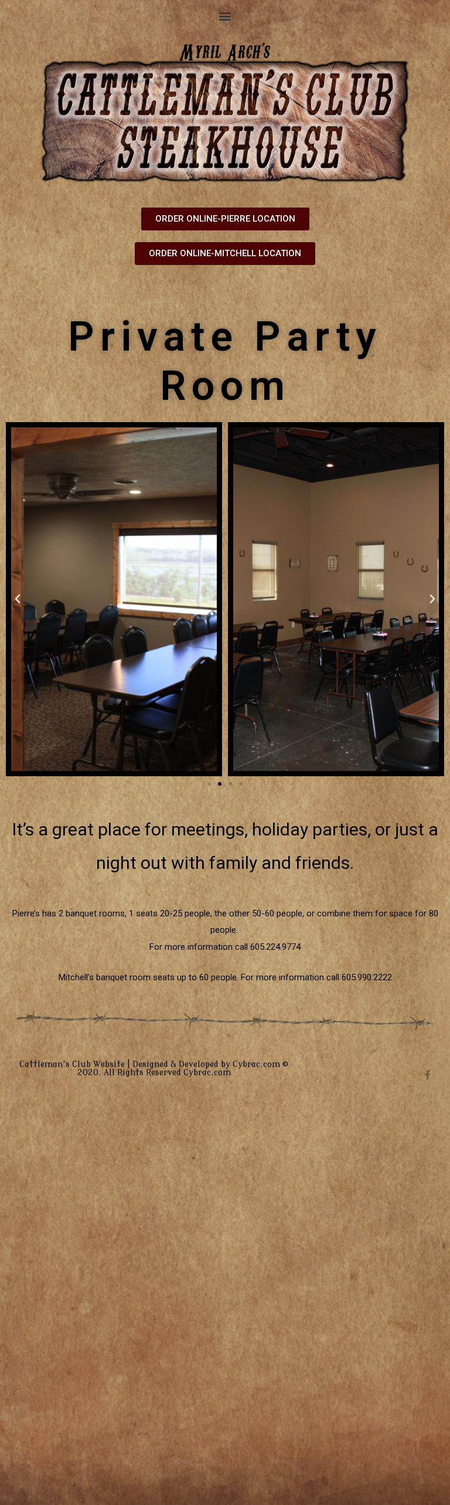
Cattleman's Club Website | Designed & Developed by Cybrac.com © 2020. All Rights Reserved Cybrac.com (153, 1068)
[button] (225, 15)
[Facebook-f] (427, 1074)
